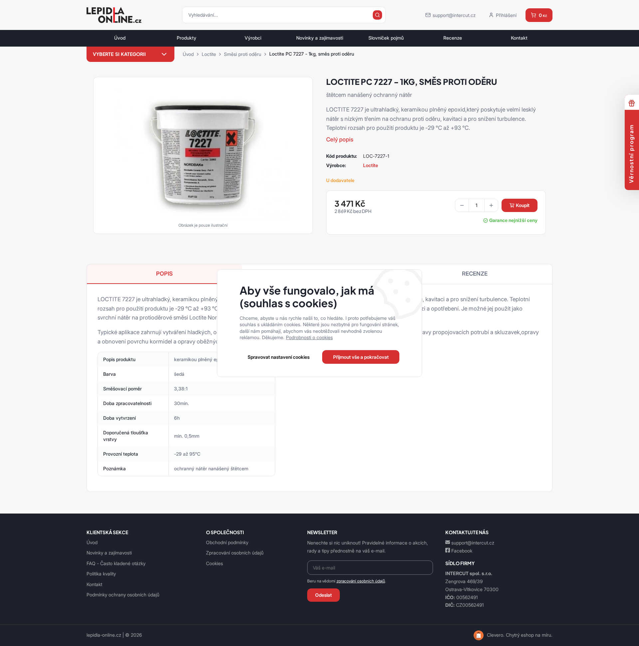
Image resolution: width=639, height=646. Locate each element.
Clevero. (496, 635)
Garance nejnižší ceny (513, 220)
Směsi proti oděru (242, 54)
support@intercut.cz (472, 542)
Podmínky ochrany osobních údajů (123, 594)
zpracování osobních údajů (360, 580)
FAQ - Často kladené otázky (116, 563)
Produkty (186, 38)
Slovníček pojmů (386, 38)
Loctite (209, 54)
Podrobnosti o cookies (309, 337)
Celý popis (339, 139)
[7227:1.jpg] (203, 153)
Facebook (461, 550)
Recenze (452, 38)
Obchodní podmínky (227, 542)
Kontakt (519, 38)
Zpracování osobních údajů (235, 552)
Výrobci (253, 38)
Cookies (214, 563)
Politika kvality (101, 573)
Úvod (119, 38)
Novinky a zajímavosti (319, 38)
